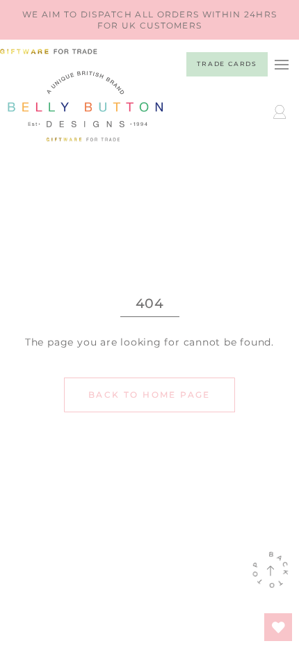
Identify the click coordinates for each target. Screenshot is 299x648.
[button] (281, 64)
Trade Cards (227, 63)
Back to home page (149, 394)
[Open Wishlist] (278, 627)
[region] (149, 20)
